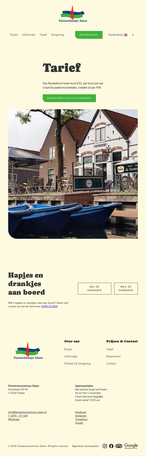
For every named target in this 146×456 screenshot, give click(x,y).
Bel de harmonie (94, 289)
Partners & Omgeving (77, 363)
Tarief (43, 34)
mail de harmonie (126, 289)
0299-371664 (49, 306)
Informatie (29, 34)
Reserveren (113, 356)
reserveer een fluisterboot (69, 98)
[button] (121, 34)
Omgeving (57, 34)
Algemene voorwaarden (85, 446)
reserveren (89, 35)
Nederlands (115, 34)
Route (14, 34)
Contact (111, 363)
